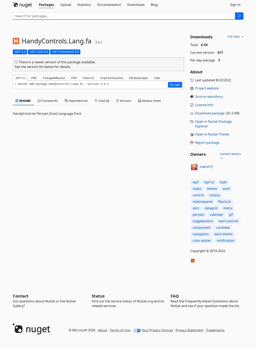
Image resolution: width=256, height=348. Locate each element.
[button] (175, 85)
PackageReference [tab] (54, 78)
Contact (21, 296)
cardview (223, 227)
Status (98, 296)
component (201, 227)
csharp (214, 195)
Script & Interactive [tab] (111, 78)
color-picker (202, 240)
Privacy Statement (189, 330)
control (198, 195)
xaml (226, 188)
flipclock (224, 201)
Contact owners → (230, 156)
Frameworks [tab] (49, 101)
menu (227, 208)
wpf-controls (228, 221)
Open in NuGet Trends (212, 134)
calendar (216, 214)
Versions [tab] (125, 101)
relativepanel (202, 201)
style (223, 182)
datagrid (211, 208)
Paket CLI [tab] (88, 78)
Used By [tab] (103, 101)
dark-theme (224, 234)
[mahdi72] (194, 167)
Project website (207, 88)
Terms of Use (120, 330)
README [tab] (25, 101)
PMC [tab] (34, 78)
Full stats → (235, 36)
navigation (201, 234)
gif (231, 214)
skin (196, 208)
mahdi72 (206, 166)
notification (225, 240)
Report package (207, 142)
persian (198, 214)
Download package (210, 113)
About (102, 330)
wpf (196, 182)
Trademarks (215, 330)
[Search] (239, 16)
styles (197, 188)
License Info (204, 105)
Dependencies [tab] (78, 101)
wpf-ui (209, 182)
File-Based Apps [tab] (138, 78)
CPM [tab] (74, 78)
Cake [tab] (157, 78)
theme (212, 188)
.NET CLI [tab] (20, 78)
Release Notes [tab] (151, 101)
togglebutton (203, 221)
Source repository (209, 96)
